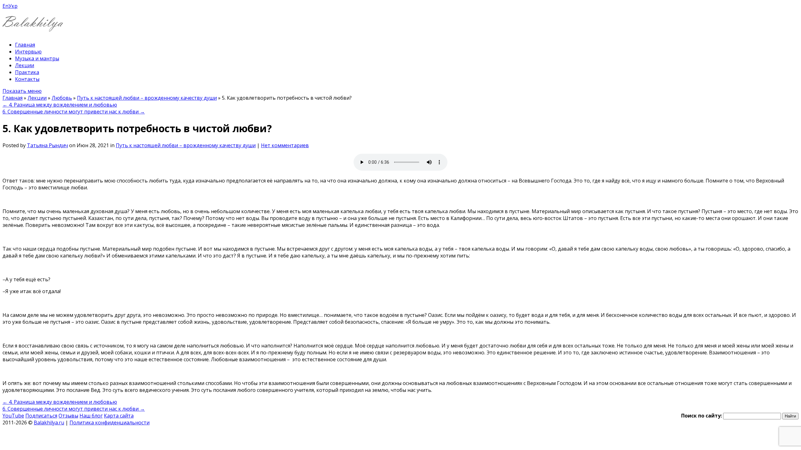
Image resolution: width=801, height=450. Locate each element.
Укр (13, 5)
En (5, 5)
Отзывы (68, 415)
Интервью (28, 51)
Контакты (27, 79)
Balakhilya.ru (49, 422)
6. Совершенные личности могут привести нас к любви (74, 111)
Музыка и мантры (37, 58)
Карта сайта (119, 415)
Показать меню (22, 91)
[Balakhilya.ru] (33, 27)
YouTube (13, 415)
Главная (25, 44)
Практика (27, 72)
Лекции (24, 65)
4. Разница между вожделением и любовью (60, 104)
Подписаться (41, 415)
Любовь (62, 97)
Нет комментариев (285, 145)
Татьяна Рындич (47, 145)
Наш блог (91, 415)
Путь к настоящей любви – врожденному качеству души (147, 97)
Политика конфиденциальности (109, 422)
